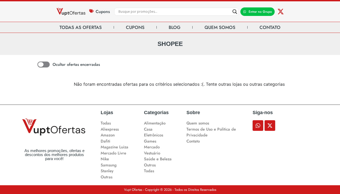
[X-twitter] (280, 11)
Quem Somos (220, 27)
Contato (270, 27)
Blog (174, 27)
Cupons (103, 11)
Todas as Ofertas (81, 27)
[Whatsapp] (258, 125)
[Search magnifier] (235, 11)
